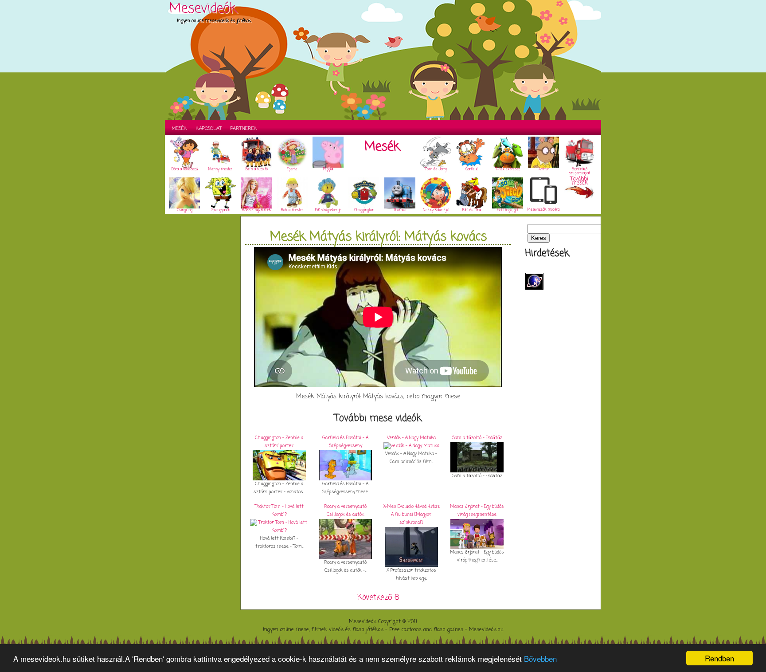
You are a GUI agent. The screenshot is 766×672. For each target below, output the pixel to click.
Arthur (544, 169)
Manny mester (220, 169)
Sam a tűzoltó (256, 169)
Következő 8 (378, 597)
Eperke (292, 169)
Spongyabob (220, 210)
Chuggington (364, 210)
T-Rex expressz (508, 169)
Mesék (179, 128)
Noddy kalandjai (436, 210)
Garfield (471, 169)
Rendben (719, 658)
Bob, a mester (292, 210)
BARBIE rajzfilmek (256, 210)
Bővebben (540, 658)
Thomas (400, 210)
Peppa (328, 169)
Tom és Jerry (436, 169)
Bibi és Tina (471, 210)
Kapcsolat (209, 128)
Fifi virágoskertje (328, 210)
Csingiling (184, 210)
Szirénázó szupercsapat (579, 171)
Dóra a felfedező (185, 169)
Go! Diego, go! (507, 210)
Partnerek (244, 128)
